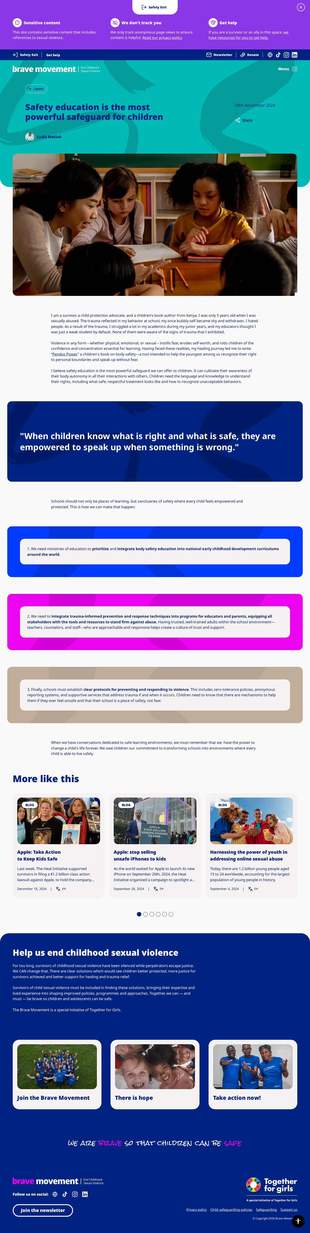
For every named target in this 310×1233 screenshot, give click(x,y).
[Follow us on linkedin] (294, 55)
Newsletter (223, 55)
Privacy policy (196, 1209)
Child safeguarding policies (231, 1209)
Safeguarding (266, 1209)
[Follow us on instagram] (286, 55)
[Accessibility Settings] (298, 1221)
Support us (288, 1209)
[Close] (300, 7)
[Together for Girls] (271, 1190)
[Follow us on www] (270, 55)
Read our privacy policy (162, 37)
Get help (53, 55)
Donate (253, 55)
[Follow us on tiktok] (278, 55)
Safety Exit (29, 55)
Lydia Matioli (49, 136)
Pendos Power (64, 354)
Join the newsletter (43, 1210)
